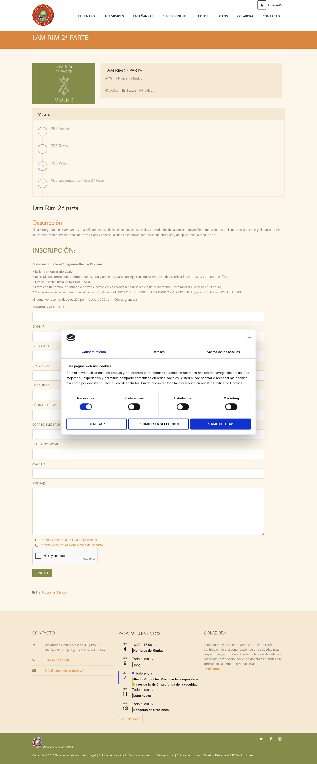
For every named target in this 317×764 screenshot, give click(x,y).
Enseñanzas (143, 16)
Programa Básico (130, 78)
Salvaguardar (165, 755)
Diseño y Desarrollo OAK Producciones (228, 755)
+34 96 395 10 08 (57, 660)
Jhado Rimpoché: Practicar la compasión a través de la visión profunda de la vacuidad (165, 682)
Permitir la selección (158, 424)
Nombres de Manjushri (150, 650)
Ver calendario (130, 719)
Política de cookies (189, 755)
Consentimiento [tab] (94, 352)
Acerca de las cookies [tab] (223, 352)
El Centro (86, 16)
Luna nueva (142, 695)
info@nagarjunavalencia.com (65, 670)
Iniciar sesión (275, 5)
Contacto (271, 16)
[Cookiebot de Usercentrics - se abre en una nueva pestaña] (232, 337)
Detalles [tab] (158, 352)
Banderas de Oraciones (151, 709)
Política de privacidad (82, 540)
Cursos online (175, 16)
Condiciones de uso (141, 755)
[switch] (134, 406)
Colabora (245, 16)
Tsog (137, 664)
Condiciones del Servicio (86, 545)
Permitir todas (220, 424)
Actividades (114, 16)
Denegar (96, 424)
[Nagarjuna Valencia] (43, 15)
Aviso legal (89, 755)
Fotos (223, 16)
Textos (202, 16)
